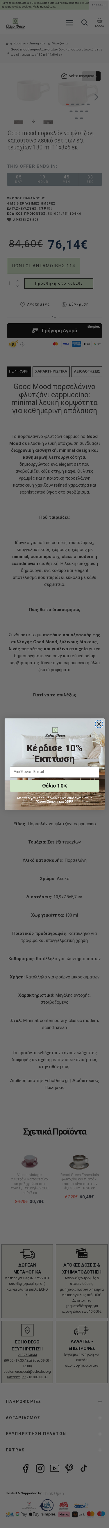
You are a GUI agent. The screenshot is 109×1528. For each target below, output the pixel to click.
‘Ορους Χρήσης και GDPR (54, 801)
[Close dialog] (99, 724)
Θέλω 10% (54, 786)
